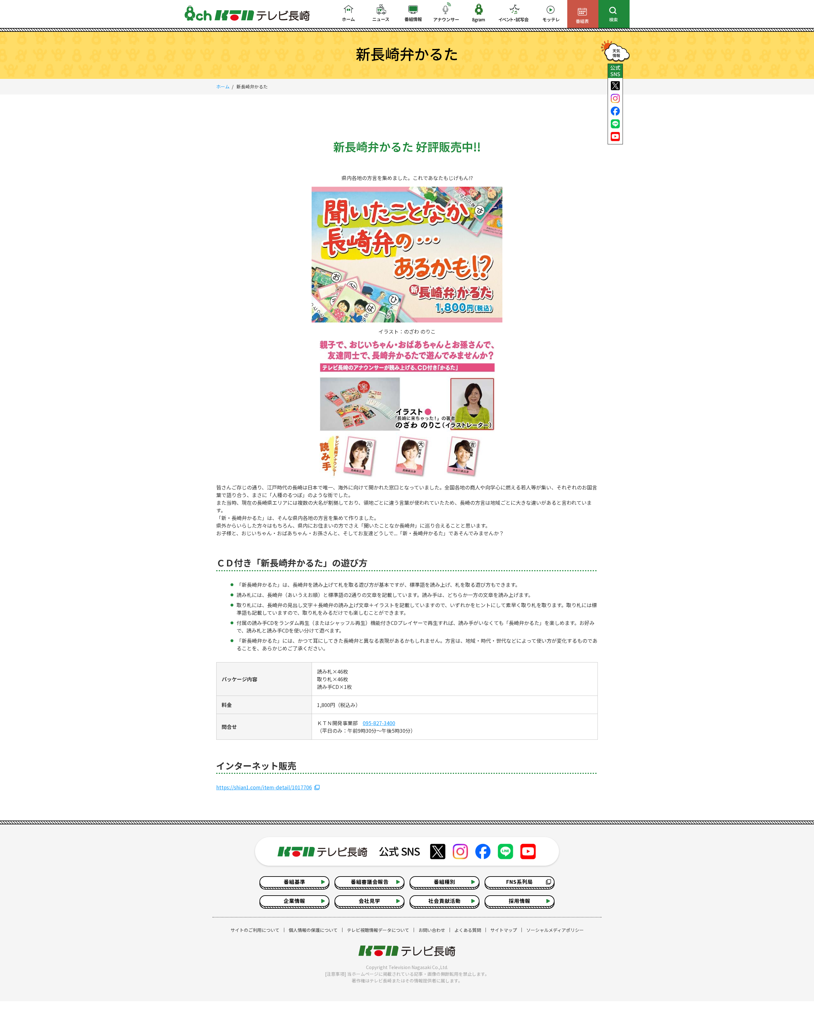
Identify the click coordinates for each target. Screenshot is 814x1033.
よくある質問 (467, 930)
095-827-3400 (379, 723)
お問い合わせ (431, 930)
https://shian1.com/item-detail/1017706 (264, 787)
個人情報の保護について (313, 930)
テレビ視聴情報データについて (378, 930)
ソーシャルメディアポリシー (555, 930)
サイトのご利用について (255, 930)
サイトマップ (503, 930)
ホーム (223, 86)
